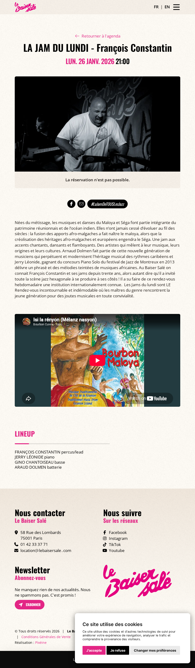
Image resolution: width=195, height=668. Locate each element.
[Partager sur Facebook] (71, 204)
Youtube (117, 550)
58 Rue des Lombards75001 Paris (40, 535)
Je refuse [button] (117, 650)
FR (156, 6)
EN (167, 6)
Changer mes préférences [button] (155, 650)
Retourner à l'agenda (101, 36)
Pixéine (41, 642)
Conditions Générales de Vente (46, 637)
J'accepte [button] (94, 650)
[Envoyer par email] (81, 204)
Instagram (118, 538)
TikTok (115, 544)
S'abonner (33, 604)
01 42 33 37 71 (34, 544)
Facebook (118, 532)
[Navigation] (176, 7)
